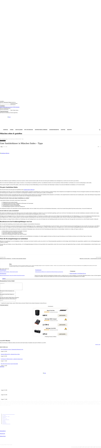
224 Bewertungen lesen (54, 312)
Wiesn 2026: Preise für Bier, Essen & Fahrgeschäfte (9, 363)
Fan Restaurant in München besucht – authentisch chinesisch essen (12, 397)
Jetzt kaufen (62, 315)
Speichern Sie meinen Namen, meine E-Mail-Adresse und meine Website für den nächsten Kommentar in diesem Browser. (24, 303)
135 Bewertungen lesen (54, 320)
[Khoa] (4, 265)
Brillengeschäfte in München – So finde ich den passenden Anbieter (13, 258)
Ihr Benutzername (14, 103)
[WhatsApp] (23, 150)
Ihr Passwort (13, 104)
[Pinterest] (19, 150)
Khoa (2, 146)
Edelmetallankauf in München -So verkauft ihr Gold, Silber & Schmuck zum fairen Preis (49, 271)
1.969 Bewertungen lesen (53, 329)
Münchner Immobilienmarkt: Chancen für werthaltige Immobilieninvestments (12, 275)
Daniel (71, 273)
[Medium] (95, 114)
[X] (15, 150)
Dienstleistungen (5, 138)
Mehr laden (2, 366)
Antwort (3, 278)
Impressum (2, 433)
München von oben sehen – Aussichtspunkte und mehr (90, 258)
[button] (99, 129)
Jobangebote (3, 431)
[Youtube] (100, 114)
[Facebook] (92, 114)
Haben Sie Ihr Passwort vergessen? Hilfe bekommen (9, 107)
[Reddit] (97, 114)
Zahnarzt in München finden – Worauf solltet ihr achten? (9, 271)
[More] (27, 149)
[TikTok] (98, 114)
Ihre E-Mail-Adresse (14, 110)
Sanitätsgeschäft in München (29, 189)
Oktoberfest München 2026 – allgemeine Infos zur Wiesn (10, 354)
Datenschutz (3, 436)
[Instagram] (94, 114)
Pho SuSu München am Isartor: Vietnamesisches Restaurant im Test (12, 349)
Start (1, 138)
